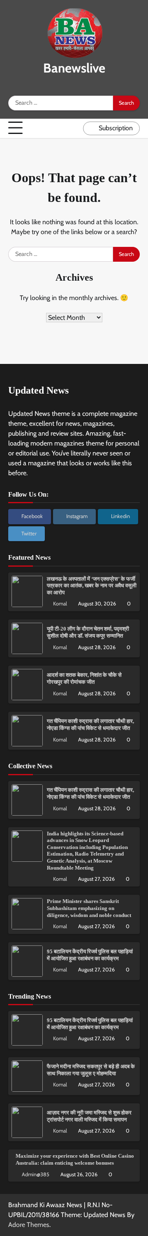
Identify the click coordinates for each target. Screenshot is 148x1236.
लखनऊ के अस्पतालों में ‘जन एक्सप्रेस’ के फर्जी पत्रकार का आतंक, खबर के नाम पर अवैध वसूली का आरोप (91, 586)
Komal (60, 603)
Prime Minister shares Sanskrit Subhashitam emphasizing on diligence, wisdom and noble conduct (89, 908)
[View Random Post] (75, 128)
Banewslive (74, 68)
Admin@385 (35, 1174)
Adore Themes (28, 1225)
